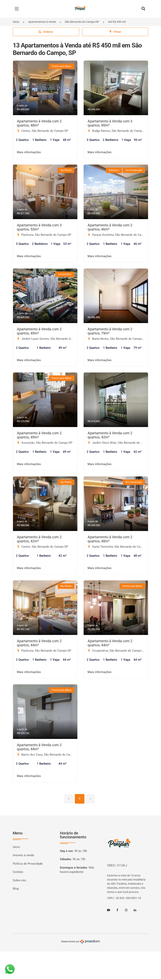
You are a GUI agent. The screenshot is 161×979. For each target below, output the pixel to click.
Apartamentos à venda (42, 21)
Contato (18, 872)
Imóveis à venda (23, 855)
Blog (16, 888)
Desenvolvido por (70, 941)
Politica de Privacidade (28, 863)
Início (16, 21)
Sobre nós (19, 880)
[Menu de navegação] (18, 9)
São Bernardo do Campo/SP (82, 21)
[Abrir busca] (143, 9)
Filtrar (117, 31)
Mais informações (29, 152)
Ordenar (48, 31)
